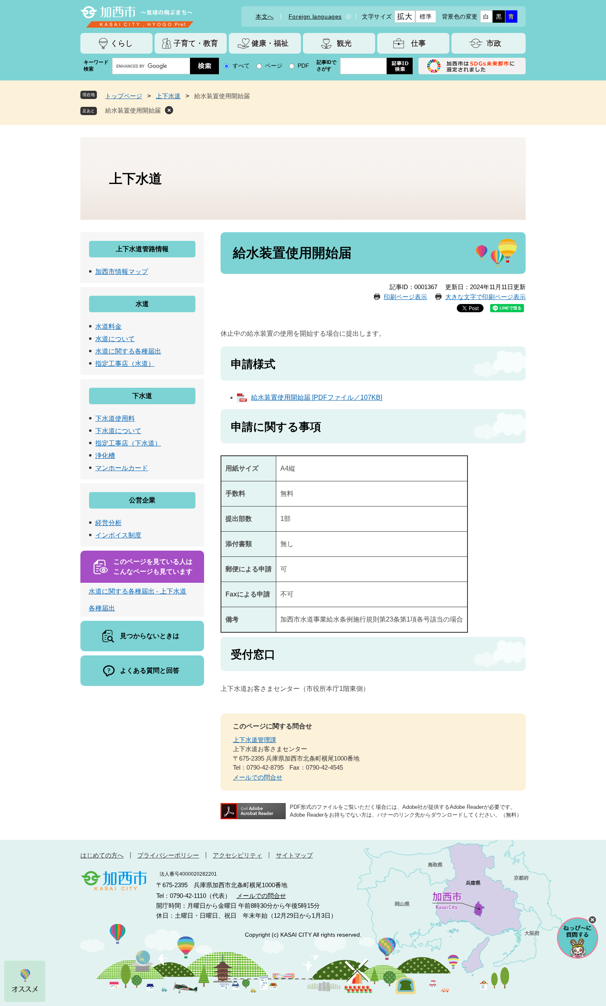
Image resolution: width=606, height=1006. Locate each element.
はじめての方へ (102, 855)
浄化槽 (105, 455)
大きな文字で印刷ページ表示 (485, 296)
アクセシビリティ (237, 855)
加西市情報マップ (121, 271)
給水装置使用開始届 (133, 110)
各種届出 (102, 608)
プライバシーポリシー (168, 855)
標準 (426, 16)
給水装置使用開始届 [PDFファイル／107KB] (316, 397)
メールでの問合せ (257, 777)
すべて (241, 65)
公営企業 (142, 500)
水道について (115, 338)
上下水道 (168, 95)
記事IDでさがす (326, 65)
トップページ (123, 95)
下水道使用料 (115, 418)
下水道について (118, 430)
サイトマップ (294, 855)
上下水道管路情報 (142, 248)
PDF (303, 65)
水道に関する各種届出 (128, 351)
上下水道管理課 (254, 739)
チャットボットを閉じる (592, 919)
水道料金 (108, 326)
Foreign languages (315, 16)
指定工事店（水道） (125, 363)
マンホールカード (121, 467)
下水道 (142, 395)
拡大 (404, 16)
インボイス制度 (118, 535)
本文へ (265, 16)
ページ (273, 65)
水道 (142, 303)
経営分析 (108, 522)
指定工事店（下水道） (128, 443)
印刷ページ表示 (405, 296)
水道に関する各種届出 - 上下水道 (137, 591)
